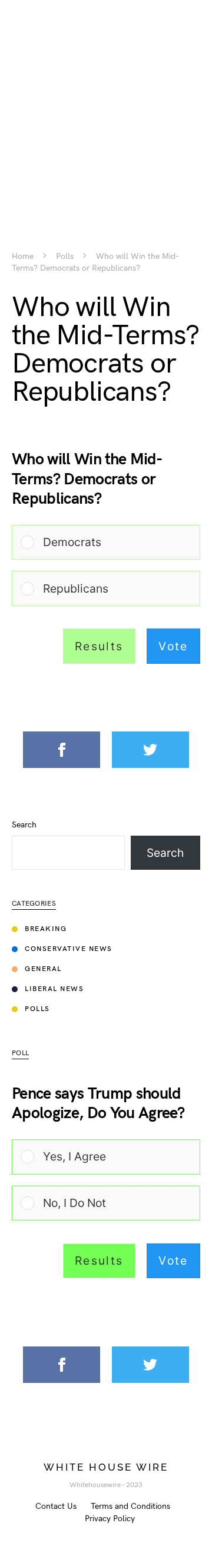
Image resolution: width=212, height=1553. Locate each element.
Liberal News (54, 989)
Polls (65, 256)
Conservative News (68, 949)
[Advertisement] (106, 106)
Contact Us (56, 1506)
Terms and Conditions (130, 1506)
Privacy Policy (110, 1519)
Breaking (46, 929)
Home (23, 256)
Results (99, 646)
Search (24, 825)
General (43, 969)
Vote (173, 646)
